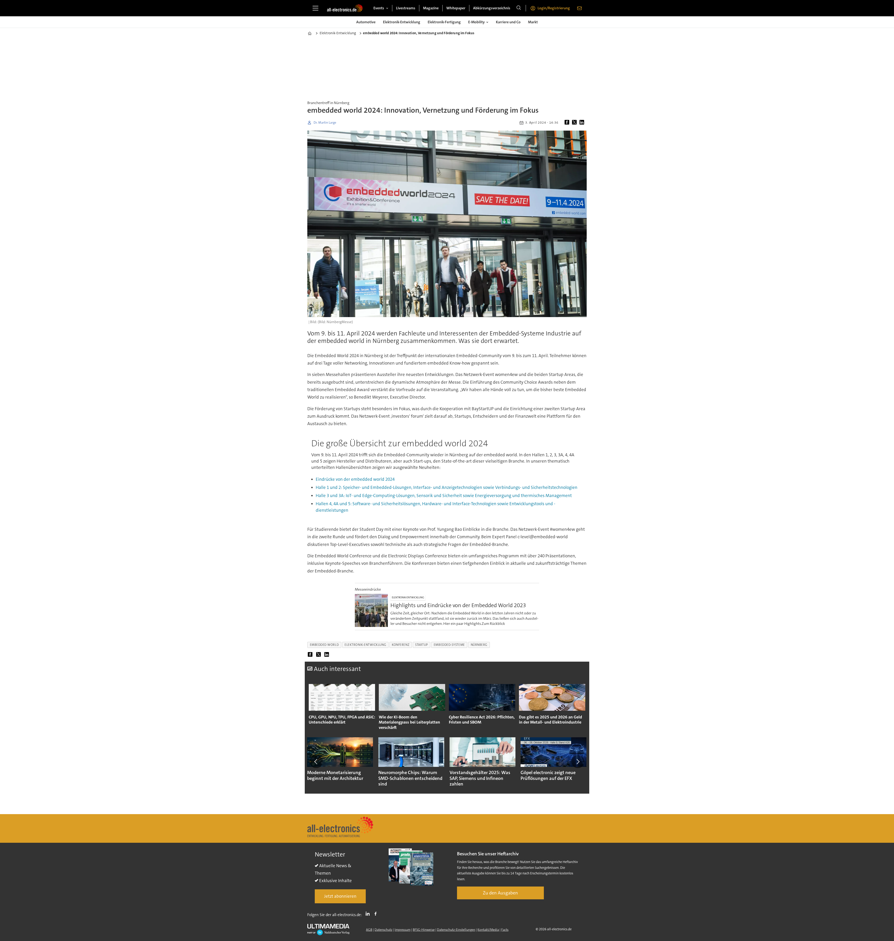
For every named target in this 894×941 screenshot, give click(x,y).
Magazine (431, 8)
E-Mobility (476, 22)
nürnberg (479, 645)
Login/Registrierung (554, 8)
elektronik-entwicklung (365, 645)
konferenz (400, 645)
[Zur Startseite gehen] (345, 8)
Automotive (366, 22)
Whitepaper (455, 8)
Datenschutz (383, 929)
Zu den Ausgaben (500, 893)
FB (376, 913)
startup (421, 645)
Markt (533, 22)
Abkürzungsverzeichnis (491, 8)
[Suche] (518, 8)
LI (368, 913)
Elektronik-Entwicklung (401, 22)
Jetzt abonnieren (340, 896)
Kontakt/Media (488, 929)
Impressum (402, 929)
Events (378, 8)
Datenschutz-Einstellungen (456, 929)
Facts (504, 929)
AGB (369, 929)
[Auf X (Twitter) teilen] (575, 122)
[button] (316, 761)
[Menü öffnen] (315, 8)
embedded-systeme (449, 645)
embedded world (324, 645)
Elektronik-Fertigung (444, 22)
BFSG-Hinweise (424, 929)
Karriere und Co (508, 22)
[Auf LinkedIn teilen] (582, 122)
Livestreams (405, 8)
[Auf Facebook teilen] (567, 122)
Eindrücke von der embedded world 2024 (355, 479)
